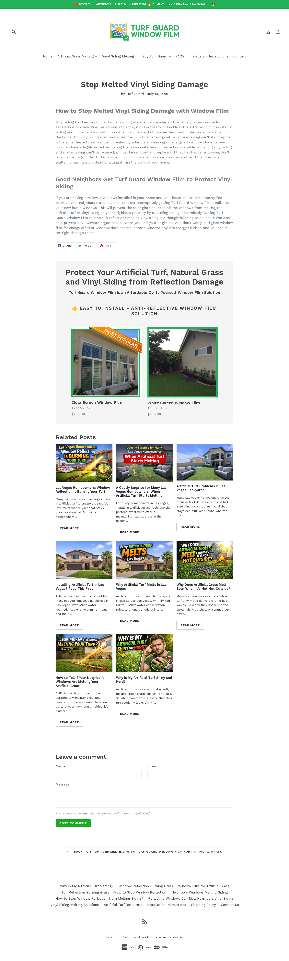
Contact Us (230, 905)
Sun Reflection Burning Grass (85, 892)
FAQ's (180, 56)
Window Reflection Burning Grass (146, 886)
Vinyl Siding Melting (120, 56)
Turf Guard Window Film (134, 937)
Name (60, 766)
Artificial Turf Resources (123, 905)
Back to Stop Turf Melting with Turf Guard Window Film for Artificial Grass (147, 851)
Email (152, 766)
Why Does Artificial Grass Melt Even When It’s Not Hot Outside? (203, 586)
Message (62, 784)
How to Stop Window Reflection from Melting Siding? (99, 898)
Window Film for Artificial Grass (203, 886)
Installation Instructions (209, 56)
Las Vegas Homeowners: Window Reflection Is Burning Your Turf (83, 489)
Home (47, 56)
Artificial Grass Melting (78, 56)
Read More (69, 528)
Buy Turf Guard (157, 56)
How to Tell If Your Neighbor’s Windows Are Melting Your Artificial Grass (80, 682)
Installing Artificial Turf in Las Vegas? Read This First (80, 586)
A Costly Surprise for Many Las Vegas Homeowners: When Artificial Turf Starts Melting (141, 492)
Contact (239, 56)
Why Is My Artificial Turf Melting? (86, 886)
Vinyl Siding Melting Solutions (74, 905)
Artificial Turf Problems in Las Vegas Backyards (201, 488)
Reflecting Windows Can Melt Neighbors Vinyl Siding (190, 898)
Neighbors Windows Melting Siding (199, 892)
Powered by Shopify (169, 937)
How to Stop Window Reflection (140, 892)
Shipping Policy (203, 905)
